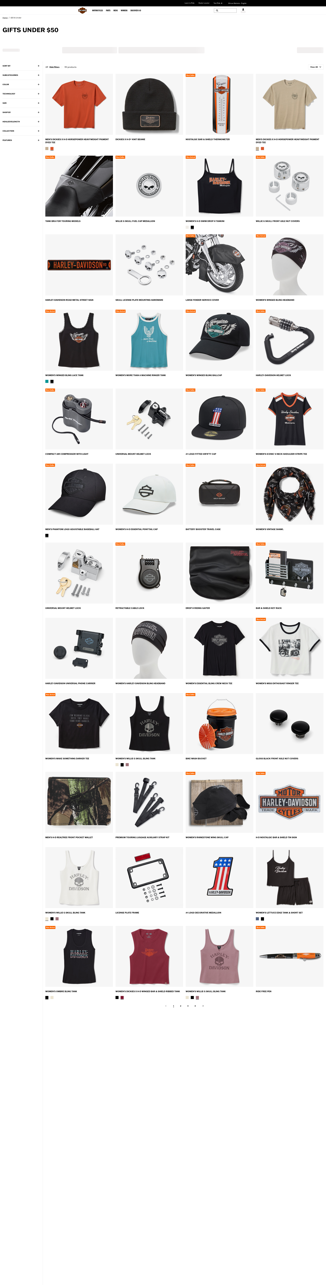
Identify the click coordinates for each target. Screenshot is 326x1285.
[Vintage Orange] (51, 148)
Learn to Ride (189, 3)
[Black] (46, 535)
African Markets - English (237, 3)
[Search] (225, 10)
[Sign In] (243, 10)
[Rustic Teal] (46, 381)
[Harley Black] (192, 227)
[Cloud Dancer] (187, 227)
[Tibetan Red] (122, 997)
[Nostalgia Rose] (127, 764)
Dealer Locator (204, 3)
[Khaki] (46, 148)
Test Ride (217, 3)
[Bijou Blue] (257, 918)
